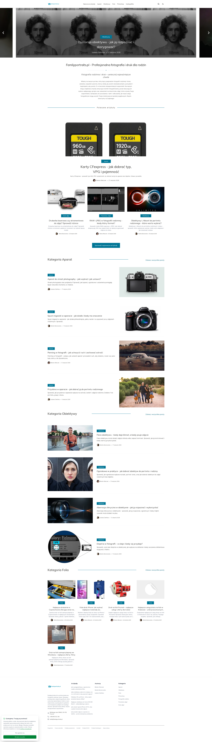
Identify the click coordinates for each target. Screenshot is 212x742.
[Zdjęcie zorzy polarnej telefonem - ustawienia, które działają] (106, 33)
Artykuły (74, 683)
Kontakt (78, 728)
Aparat (99, 4)
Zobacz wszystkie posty (155, 260)
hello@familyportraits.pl (56, 719)
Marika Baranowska (100, 690)
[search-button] (158, 4)
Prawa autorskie (59, 728)
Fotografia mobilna (106, 37)
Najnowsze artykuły (89, 4)
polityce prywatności (25, 729)
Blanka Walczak (99, 687)
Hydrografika (130, 4)
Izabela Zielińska (99, 693)
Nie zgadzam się (19, 733)
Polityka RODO (85, 728)
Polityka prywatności (70, 728)
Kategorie (122, 683)
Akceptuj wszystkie (20, 737)
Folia (113, 4)
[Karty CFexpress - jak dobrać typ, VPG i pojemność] (106, 147)
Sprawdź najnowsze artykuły (106, 245)
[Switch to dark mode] (162, 3)
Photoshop (120, 4)
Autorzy (98, 683)
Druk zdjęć (66, 216)
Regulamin (50, 728)
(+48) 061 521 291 (55, 716)
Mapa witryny (106, 728)
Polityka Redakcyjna (96, 728)
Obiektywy (106, 4)
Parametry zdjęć (106, 216)
